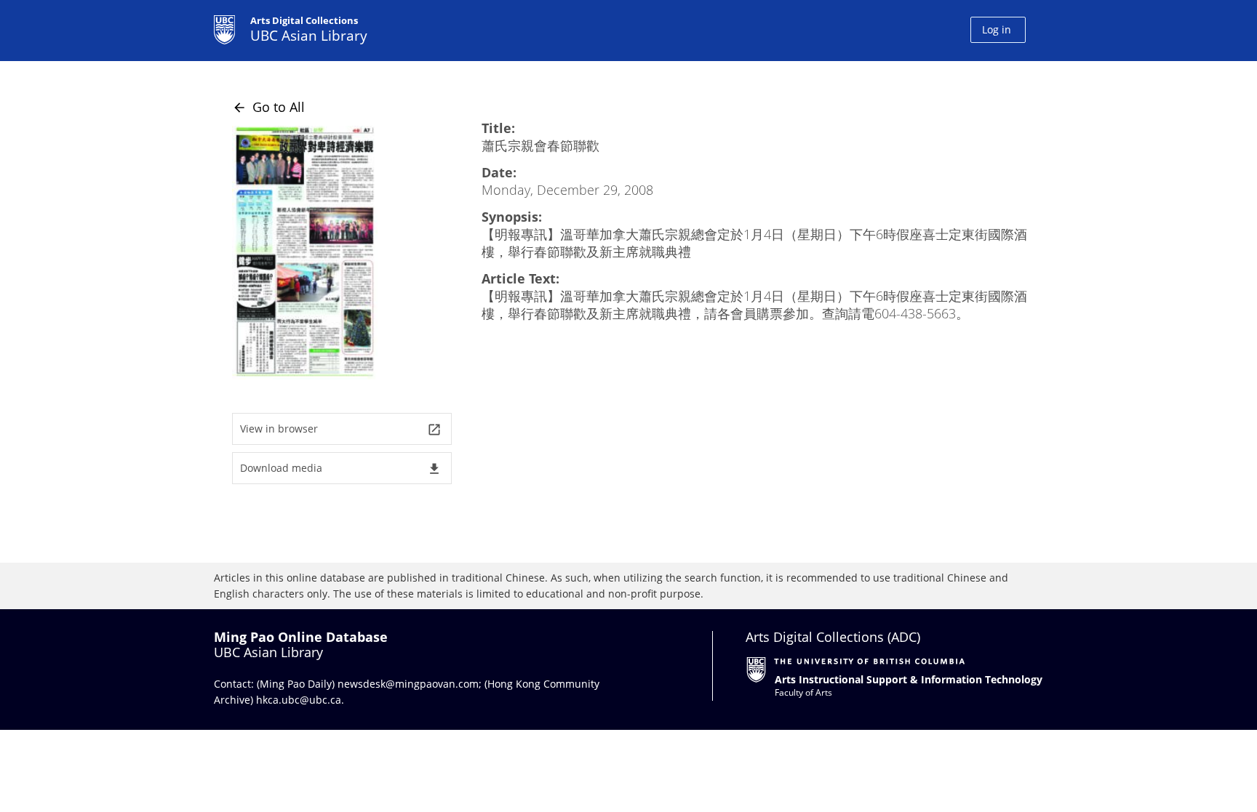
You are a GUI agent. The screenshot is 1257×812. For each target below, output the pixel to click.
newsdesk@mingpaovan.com (408, 684)
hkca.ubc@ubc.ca (298, 700)
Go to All (268, 107)
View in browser (341, 429)
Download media (341, 468)
